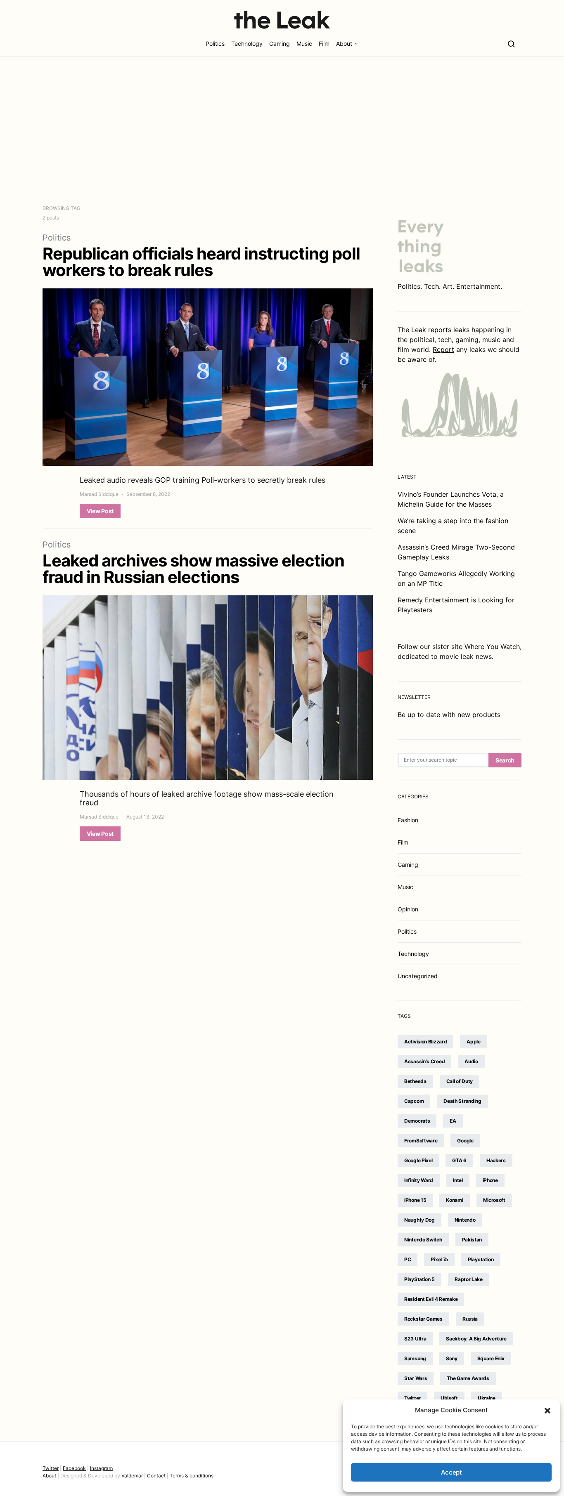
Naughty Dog (419, 1220)
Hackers (496, 1160)
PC (407, 1259)
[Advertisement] (282, 130)
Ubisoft (449, 1398)
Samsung (415, 1358)
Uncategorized (418, 975)
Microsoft (494, 1200)
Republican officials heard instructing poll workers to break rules (201, 261)
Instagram (101, 1468)
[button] (547, 1410)
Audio (471, 1061)
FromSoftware (420, 1140)
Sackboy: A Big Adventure (476, 1339)
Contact (156, 1475)
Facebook (74, 1468)
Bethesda (415, 1081)
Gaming (279, 43)
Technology (247, 43)
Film (324, 43)
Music (304, 43)
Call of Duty (459, 1081)
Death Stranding (462, 1101)
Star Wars (415, 1378)
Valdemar (132, 1475)
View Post (100, 510)
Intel (458, 1180)
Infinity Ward (418, 1180)
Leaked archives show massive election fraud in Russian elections (193, 568)
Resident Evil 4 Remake (430, 1299)
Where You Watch (492, 646)
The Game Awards (468, 1378)
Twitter (412, 1398)
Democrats (417, 1121)
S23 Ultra (415, 1339)
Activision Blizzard (425, 1041)
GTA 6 (459, 1160)
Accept (451, 1472)
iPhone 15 (415, 1200)
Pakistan (472, 1239)
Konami (454, 1200)
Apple (474, 1041)
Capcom (414, 1101)
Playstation (481, 1259)
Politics (215, 43)
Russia (470, 1319)
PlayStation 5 (419, 1279)
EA (453, 1121)
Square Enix (491, 1358)
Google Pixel (418, 1160)
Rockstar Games (423, 1319)
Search (504, 760)
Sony (451, 1358)
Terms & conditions (191, 1475)
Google (465, 1140)
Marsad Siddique (99, 494)
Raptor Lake (469, 1279)
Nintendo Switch (423, 1239)
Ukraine (486, 1398)
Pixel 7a (439, 1259)
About (344, 43)
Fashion (408, 820)
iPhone (490, 1180)
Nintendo (465, 1220)
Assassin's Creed (424, 1061)
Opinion (408, 909)
